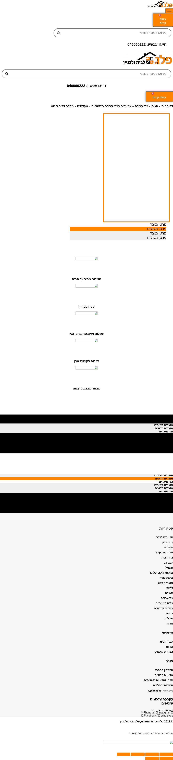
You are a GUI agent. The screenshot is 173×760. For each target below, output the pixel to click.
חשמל (169, 567)
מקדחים (82, 106)
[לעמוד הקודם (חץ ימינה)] (166, 758)
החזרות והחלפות (163, 685)
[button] (87, 67)
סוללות (169, 618)
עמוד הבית (166, 641)
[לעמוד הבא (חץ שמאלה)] (152, 758)
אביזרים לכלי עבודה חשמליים (111, 106)
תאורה (169, 593)
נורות (170, 623)
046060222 (155, 691)
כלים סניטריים (164, 603)
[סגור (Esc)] (166, 754)
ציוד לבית (167, 557)
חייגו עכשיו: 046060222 (147, 44)
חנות (155, 106)
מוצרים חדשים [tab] (164, 418)
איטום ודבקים (164, 552)
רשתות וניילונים (163, 608)
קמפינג (168, 562)
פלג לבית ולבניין (130, 721)
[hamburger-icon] (169, 10)
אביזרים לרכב (164, 537)
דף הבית (167, 106)
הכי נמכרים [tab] (166, 421)
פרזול (169, 588)
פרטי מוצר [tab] (158, 224)
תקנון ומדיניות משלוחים (158, 680)
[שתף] (152, 754)
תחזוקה (168, 547)
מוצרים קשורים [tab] (163, 415)
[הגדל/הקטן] (123, 754)
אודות (169, 646)
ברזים (169, 613)
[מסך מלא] (138, 754)
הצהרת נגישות (164, 651)
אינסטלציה (166, 577)
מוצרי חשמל (165, 583)
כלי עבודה (141, 106)
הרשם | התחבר (164, 670)
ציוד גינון (167, 542)
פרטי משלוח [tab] (156, 229)
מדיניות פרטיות (164, 675)
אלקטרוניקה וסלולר (161, 572)
